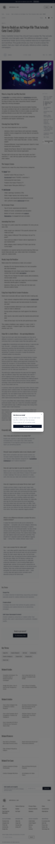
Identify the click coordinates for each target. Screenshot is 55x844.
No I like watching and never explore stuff (27, 429)
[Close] (41, 414)
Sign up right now (27, 426)
